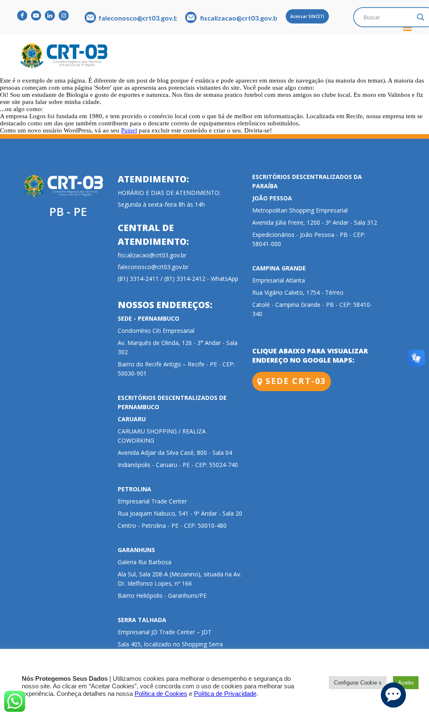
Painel (129, 130)
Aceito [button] (405, 683)
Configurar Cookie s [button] (358, 683)
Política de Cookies (160, 693)
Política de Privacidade (225, 693)
